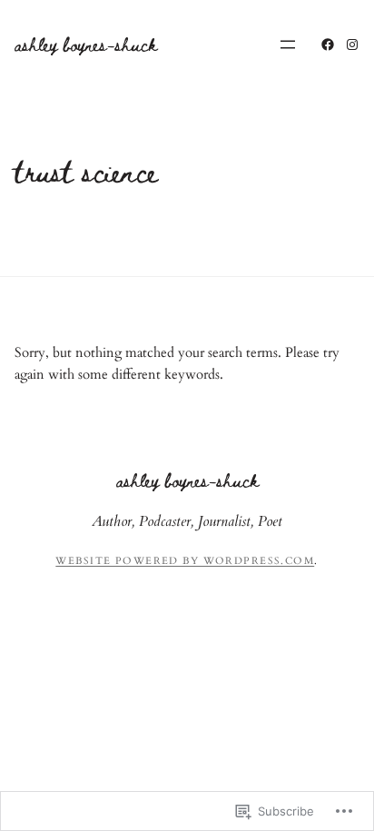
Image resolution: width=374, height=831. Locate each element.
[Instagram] (352, 44)
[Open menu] (288, 44)
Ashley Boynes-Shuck (86, 43)
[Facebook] (327, 44)
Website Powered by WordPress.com (184, 561)
